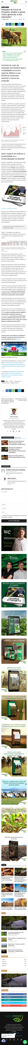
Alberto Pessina (6, 19)
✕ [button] (14, 1033)
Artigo (3, 444)
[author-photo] (14, 414)
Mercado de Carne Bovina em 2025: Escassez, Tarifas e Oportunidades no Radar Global (17, 443)
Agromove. (18, 339)
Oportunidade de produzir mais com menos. (21, 399)
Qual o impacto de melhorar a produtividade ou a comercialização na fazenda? (12, 59)
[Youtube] (20, 431)
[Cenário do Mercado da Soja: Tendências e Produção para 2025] (21, 888)
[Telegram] (19, 24)
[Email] (16, 24)
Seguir (24, 997)
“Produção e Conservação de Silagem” (13, 362)
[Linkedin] (10, 24)
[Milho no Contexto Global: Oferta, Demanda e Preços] (21, 902)
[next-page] (4, 462)
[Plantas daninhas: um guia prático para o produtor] (4, 940)
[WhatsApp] (13, 24)
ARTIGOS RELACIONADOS (7, 437)
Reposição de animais (14, 382)
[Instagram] (11, 431)
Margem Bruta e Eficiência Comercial (12, 927)
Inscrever (24, 1005)
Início (2, 5)
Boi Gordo (11, 381)
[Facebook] (7, 24)
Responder (8, 474)
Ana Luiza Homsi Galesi (6, 928)
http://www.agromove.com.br (14, 418)
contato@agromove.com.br (16, 1035)
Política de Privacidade (14, 1033)
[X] (22, 24)
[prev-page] (2, 462)
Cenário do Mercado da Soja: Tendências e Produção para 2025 (20, 895)
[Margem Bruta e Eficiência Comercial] (14, 923)
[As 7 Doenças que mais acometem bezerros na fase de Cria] (4, 934)
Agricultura (3, 451)
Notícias (6, 5)
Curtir (24, 994)
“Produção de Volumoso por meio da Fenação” (12, 364)
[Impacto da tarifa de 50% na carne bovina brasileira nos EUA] (4, 457)
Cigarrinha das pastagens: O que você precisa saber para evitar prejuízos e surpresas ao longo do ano (7, 401)
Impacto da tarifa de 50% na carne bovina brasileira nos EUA (7, 895)
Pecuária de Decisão (5, 382)
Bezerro (6, 381)
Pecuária (7, 7)
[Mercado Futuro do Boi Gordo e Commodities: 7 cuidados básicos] (4, 951)
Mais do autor (18, 437)
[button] (2, 2)
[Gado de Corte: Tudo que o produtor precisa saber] (4, 945)
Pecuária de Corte (18, 381)
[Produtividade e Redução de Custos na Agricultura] (7, 902)
